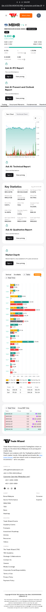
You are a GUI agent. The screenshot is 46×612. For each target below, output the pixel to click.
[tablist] (17, 114)
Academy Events (9, 525)
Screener (39, 496)
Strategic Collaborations (12, 556)
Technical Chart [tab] (22, 114)
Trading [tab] (4, 104)
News (5, 510)
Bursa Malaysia (8, 496)
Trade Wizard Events (10, 521)
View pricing (20, 76)
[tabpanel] (23, 272)
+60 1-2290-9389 (11, 480)
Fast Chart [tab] (10, 114)
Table (28, 275)
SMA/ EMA (7, 503)
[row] (24, 387)
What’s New (26, 15)
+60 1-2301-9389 (11, 483)
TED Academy (8, 553)
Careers (6, 563)
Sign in (9, 76)
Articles (6, 535)
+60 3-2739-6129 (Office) (12, 473)
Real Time (11, 278)
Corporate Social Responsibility (14, 570)
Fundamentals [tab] (32, 104)
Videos (5, 542)
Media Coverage (9, 567)
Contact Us (7, 560)
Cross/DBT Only (23, 408)
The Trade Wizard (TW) (11, 549)
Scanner (39, 500)
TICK (5, 507)
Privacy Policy (8, 577)
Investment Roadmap (11, 531)
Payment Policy (8, 580)
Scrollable (17, 275)
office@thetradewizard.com (13, 470)
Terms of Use (8, 574)
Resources (7, 538)
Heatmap (6, 513)
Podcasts (6, 528)
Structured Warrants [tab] (17, 104)
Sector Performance (10, 500)
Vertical (8, 275)
